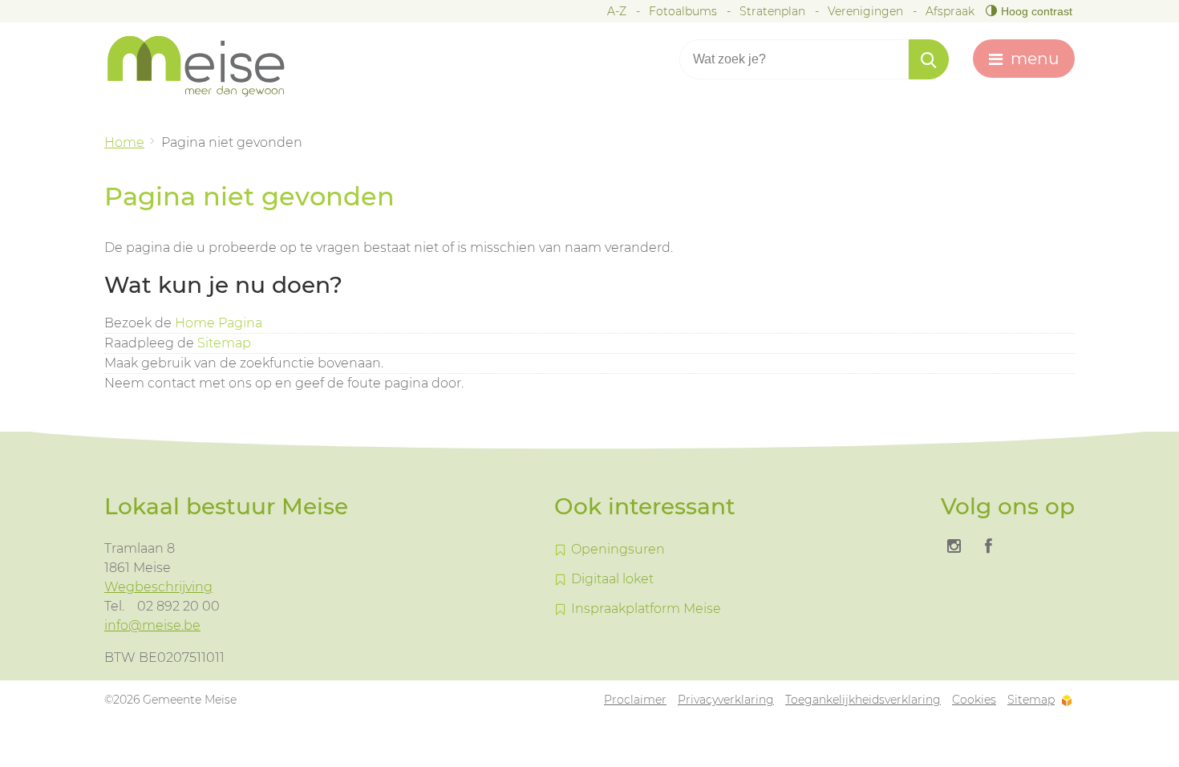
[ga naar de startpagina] (208, 66)
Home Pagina (218, 323)
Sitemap (224, 343)
